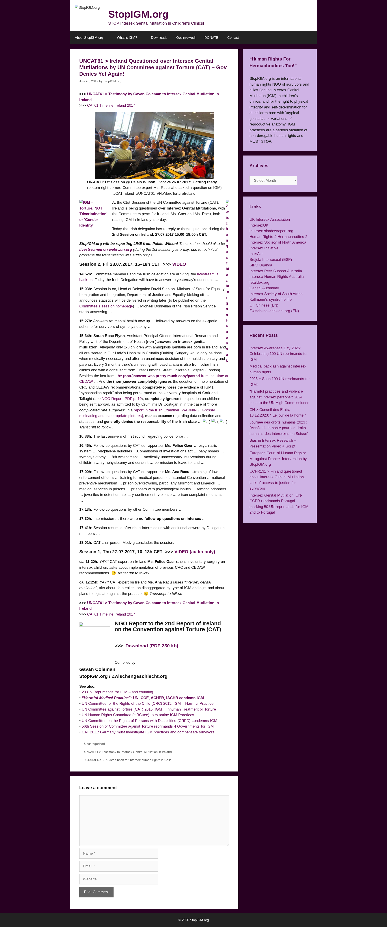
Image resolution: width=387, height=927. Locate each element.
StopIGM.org (138, 14)
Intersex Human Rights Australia (276, 276)
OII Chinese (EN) (263, 305)
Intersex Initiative (263, 248)
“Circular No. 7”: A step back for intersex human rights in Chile (128, 760)
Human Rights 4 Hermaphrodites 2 (278, 237)
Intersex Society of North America (277, 242)
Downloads (159, 37)
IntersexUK (258, 225)
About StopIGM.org (89, 37)
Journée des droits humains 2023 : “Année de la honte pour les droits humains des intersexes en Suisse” (278, 428)
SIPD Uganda (260, 265)
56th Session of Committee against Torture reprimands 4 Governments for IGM (148, 726)
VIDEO (179, 264)
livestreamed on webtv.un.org (105, 249)
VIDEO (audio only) (194, 551)
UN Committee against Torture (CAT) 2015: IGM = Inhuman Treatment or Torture (149, 709)
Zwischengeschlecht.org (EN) (274, 311)
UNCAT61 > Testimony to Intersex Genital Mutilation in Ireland (128, 752)
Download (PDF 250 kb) (151, 645)
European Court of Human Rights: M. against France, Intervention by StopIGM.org (278, 459)
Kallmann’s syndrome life (270, 299)
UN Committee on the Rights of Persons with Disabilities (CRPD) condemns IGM (149, 721)
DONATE (211, 37)
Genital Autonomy (264, 288)
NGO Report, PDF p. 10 (122, 399)
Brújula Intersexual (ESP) (270, 259)
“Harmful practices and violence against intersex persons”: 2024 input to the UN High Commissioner (279, 397)
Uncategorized (94, 743)
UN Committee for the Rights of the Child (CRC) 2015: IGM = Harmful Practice (147, 703)
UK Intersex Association (269, 219)
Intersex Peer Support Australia (275, 271)
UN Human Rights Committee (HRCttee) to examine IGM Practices (138, 715)
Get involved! (186, 37)
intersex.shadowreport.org (271, 231)
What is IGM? (127, 37)
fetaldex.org (259, 282)
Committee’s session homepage (106, 306)
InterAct (256, 254)
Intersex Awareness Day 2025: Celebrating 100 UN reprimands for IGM (278, 354)
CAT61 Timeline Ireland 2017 (111, 105)
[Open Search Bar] (310, 37)
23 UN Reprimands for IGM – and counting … (120, 692)
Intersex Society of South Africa (276, 294)
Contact (233, 37)
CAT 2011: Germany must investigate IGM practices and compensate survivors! (149, 732)
